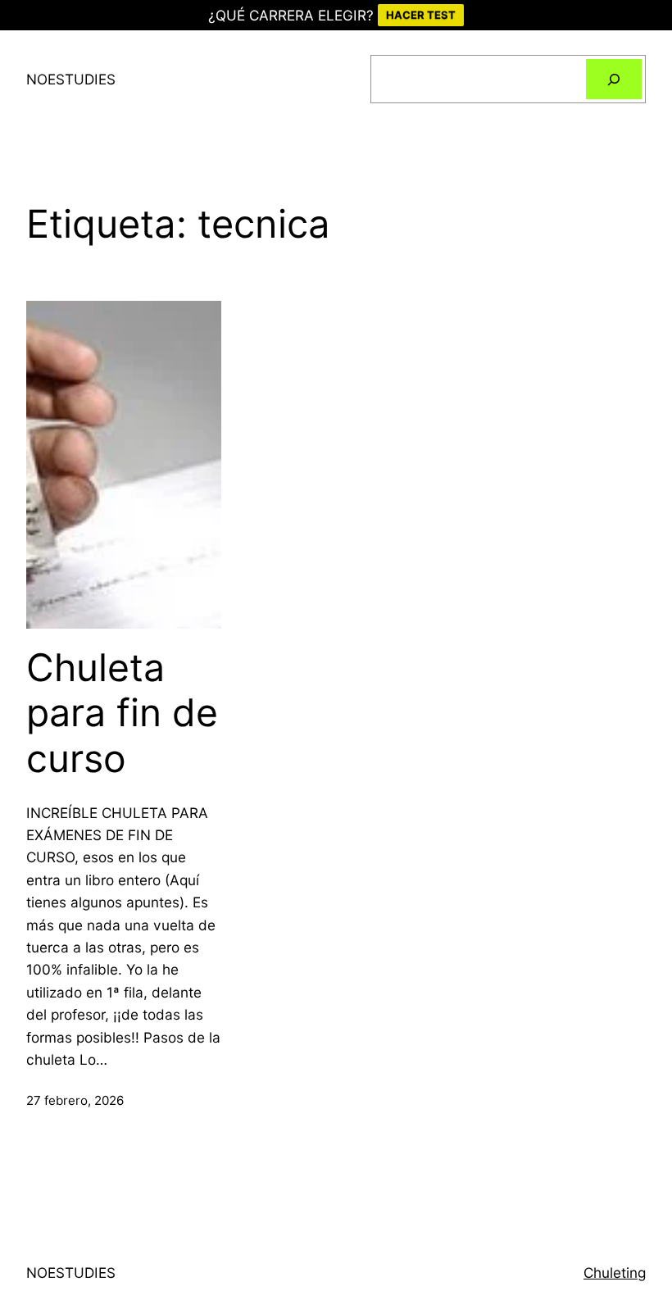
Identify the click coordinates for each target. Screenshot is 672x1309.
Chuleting (614, 1272)
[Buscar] (614, 78)
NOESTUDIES (71, 79)
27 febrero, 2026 (75, 1100)
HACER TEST (421, 14)
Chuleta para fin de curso (122, 713)
